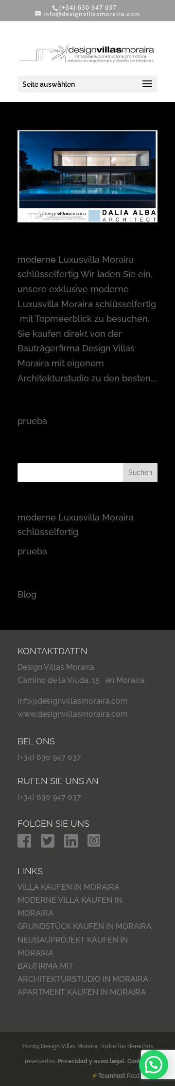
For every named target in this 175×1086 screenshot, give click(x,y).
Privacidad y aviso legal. (92, 1061)
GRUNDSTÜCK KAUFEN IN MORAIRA (85, 926)
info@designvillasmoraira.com (73, 701)
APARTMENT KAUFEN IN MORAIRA (82, 992)
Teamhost (111, 1075)
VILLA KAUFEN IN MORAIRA (69, 887)
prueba (33, 409)
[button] (153, 1064)
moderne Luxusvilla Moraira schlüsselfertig (80, 244)
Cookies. (139, 1061)
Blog (27, 594)
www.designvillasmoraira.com (73, 714)
